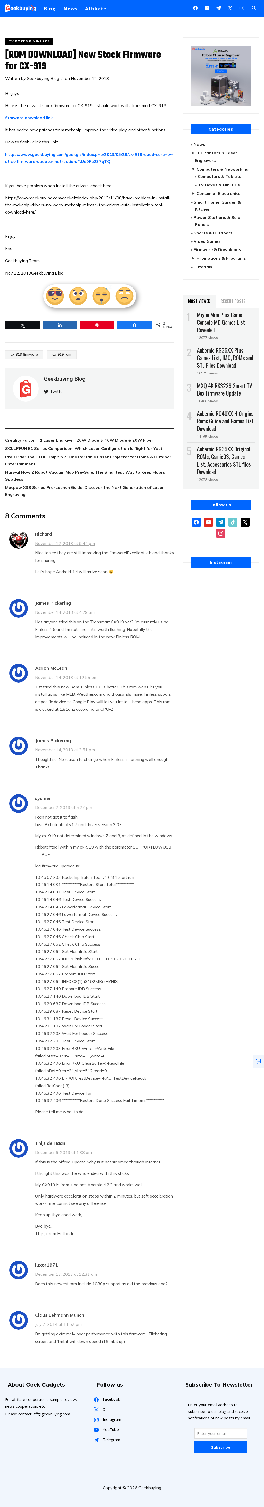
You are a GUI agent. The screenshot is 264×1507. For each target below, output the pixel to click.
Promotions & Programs (221, 258)
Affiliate (95, 8)
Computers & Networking (223, 169)
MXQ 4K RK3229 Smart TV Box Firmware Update (224, 389)
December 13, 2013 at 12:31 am (66, 1274)
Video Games (207, 241)
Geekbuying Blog (43, 78)
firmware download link (29, 117)
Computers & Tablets (219, 176)
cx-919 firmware (24, 354)
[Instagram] (218, 7)
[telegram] (220, 521)
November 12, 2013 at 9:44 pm (65, 543)
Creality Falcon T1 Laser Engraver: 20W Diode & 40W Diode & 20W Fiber (79, 440)
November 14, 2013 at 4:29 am (65, 612)
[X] (230, 7)
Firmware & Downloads (217, 249)
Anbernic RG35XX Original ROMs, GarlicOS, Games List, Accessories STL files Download (224, 460)
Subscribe (220, 1447)
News (70, 8)
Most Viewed (199, 301)
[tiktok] (232, 521)
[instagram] (241, 7)
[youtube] (207, 7)
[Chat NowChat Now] (258, 1061)
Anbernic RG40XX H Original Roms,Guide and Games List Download (226, 421)
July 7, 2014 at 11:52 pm (58, 1324)
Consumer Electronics (219, 193)
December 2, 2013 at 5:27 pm (63, 807)
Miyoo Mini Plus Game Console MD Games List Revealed (221, 322)
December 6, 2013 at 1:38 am (63, 1152)
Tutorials (203, 266)
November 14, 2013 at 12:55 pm (66, 677)
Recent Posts (233, 301)
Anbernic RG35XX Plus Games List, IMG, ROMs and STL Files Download (225, 357)
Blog (50, 8)
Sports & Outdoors (213, 233)
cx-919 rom (61, 354)
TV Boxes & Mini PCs (29, 41)
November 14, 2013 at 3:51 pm (65, 749)
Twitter (57, 391)
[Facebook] (195, 7)
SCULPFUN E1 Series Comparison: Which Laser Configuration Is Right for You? (84, 448)
